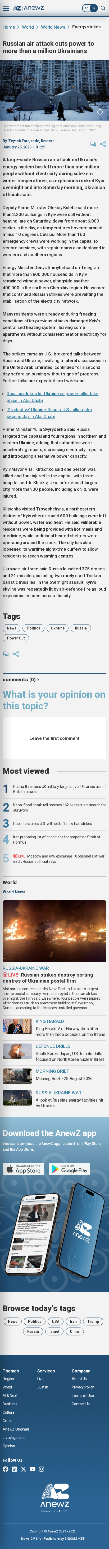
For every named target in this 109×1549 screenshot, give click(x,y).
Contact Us (81, 1404)
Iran (73, 1321)
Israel (54, 1331)
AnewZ (52, 1531)
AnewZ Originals (16, 1429)
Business (10, 1404)
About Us (79, 1379)
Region (8, 1379)
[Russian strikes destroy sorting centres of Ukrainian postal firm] (54, 931)
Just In (42, 1387)
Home (9, 27)
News (11, 628)
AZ (86, 8)
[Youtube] (32, 1469)
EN (93, 8)
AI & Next (10, 1395)
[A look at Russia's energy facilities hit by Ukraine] (17, 1098)
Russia (81, 628)
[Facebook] (5, 1469)
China (75, 1331)
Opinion (9, 1446)
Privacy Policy (83, 1387)
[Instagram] (41, 1469)
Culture (9, 1412)
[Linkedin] (14, 1469)
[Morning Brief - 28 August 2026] (17, 1076)
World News (53, 27)
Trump (93, 1321)
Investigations (14, 1438)
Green (7, 1421)
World (28, 27)
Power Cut (16, 638)
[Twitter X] (23, 1469)
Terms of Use (83, 1395)
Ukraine (57, 628)
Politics (33, 628)
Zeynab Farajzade (23, 141)
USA (55, 1321)
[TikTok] (50, 1469)
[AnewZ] (54, 1499)
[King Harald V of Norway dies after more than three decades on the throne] (17, 1026)
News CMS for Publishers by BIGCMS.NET (53, 1539)
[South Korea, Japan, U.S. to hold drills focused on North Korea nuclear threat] (17, 1051)
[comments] (93, 144)
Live (40, 1379)
